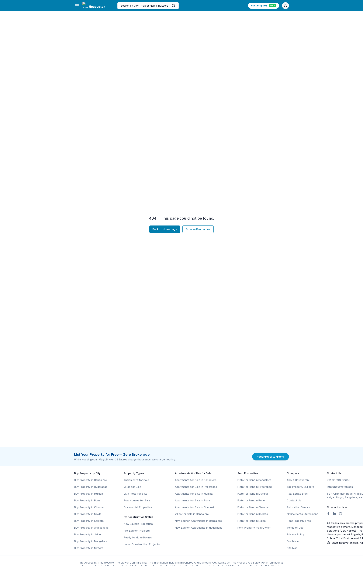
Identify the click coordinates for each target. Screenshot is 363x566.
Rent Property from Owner (254, 527)
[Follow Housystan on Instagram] (340, 513)
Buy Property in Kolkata (89, 520)
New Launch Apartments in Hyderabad (198, 527)
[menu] (76, 5)
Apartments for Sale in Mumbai (194, 493)
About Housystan (298, 480)
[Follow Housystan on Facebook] (328, 513)
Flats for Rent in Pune (251, 500)
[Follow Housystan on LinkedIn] (334, 513)
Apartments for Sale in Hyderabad (196, 486)
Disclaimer (293, 541)
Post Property (263, 5)
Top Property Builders (300, 486)
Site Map (292, 548)
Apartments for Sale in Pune (192, 500)
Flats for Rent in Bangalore (254, 480)
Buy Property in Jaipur (88, 534)
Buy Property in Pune (87, 500)
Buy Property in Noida (87, 514)
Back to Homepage (164, 229)
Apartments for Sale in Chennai (194, 507)
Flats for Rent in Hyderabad (254, 486)
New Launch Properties (138, 523)
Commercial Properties (138, 507)
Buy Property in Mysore (88, 548)
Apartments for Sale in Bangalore (195, 480)
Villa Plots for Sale (135, 493)
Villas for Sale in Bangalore (192, 514)
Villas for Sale (132, 486)
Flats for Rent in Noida (251, 520)
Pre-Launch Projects (137, 530)
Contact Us (294, 500)
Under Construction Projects (142, 544)
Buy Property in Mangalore (90, 541)
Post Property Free (299, 520)
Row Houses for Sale (137, 500)
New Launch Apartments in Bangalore (198, 520)
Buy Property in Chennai (89, 507)
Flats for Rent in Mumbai (252, 493)
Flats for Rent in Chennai (252, 507)
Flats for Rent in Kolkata (252, 514)
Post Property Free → (270, 456)
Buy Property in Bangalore (90, 480)
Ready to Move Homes (138, 537)
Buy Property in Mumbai (88, 493)
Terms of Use (295, 527)
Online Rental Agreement (302, 514)
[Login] (285, 5)
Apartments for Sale (136, 480)
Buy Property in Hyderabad (90, 486)
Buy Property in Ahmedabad (91, 527)
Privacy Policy (296, 534)
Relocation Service (298, 507)
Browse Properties (198, 229)
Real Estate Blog (297, 493)
